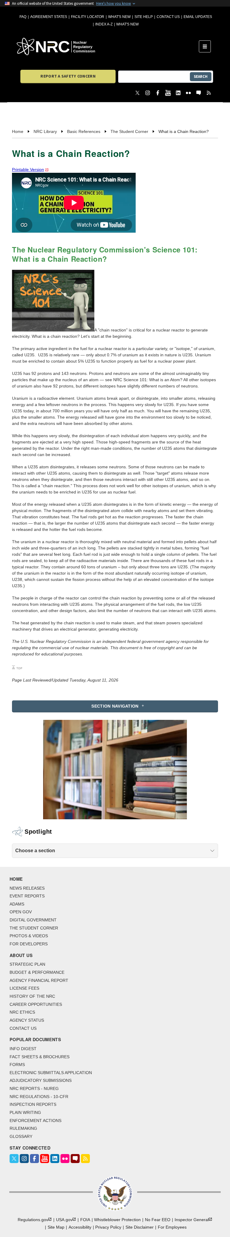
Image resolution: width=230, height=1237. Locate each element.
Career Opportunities (36, 1004)
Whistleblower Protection (117, 1219)
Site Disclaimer (139, 1227)
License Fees (24, 988)
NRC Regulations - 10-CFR (39, 1096)
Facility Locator (87, 17)
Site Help (143, 17)
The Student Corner (34, 928)
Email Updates (198, 17)
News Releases (27, 888)
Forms (17, 1064)
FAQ (22, 17)
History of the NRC (32, 996)
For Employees (172, 1227)
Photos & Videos (29, 935)
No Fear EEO (157, 1219)
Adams (17, 904)
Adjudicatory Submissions (41, 1080)
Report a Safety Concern (67, 76)
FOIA (85, 1219)
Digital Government (33, 919)
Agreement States (48, 17)
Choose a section (35, 850)
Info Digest (23, 1048)
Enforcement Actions (35, 1120)
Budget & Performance (37, 972)
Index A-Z (104, 24)
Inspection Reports (33, 1104)
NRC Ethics (22, 1012)
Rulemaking (23, 1128)
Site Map (56, 1227)
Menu (207, 46)
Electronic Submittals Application (51, 1072)
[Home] (108, 46)
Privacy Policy (108, 1227)
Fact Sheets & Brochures (39, 1056)
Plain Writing (25, 1112)
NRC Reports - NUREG (34, 1088)
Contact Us (168, 17)
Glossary (21, 1136)
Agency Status (27, 1020)
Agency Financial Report (39, 980)
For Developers (29, 943)
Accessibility (80, 1227)
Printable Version (28, 169)
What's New (119, 17)
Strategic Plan (27, 964)
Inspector (192, 1219)
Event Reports (27, 896)
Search (201, 76)
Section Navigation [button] (114, 706)
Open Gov (21, 911)
